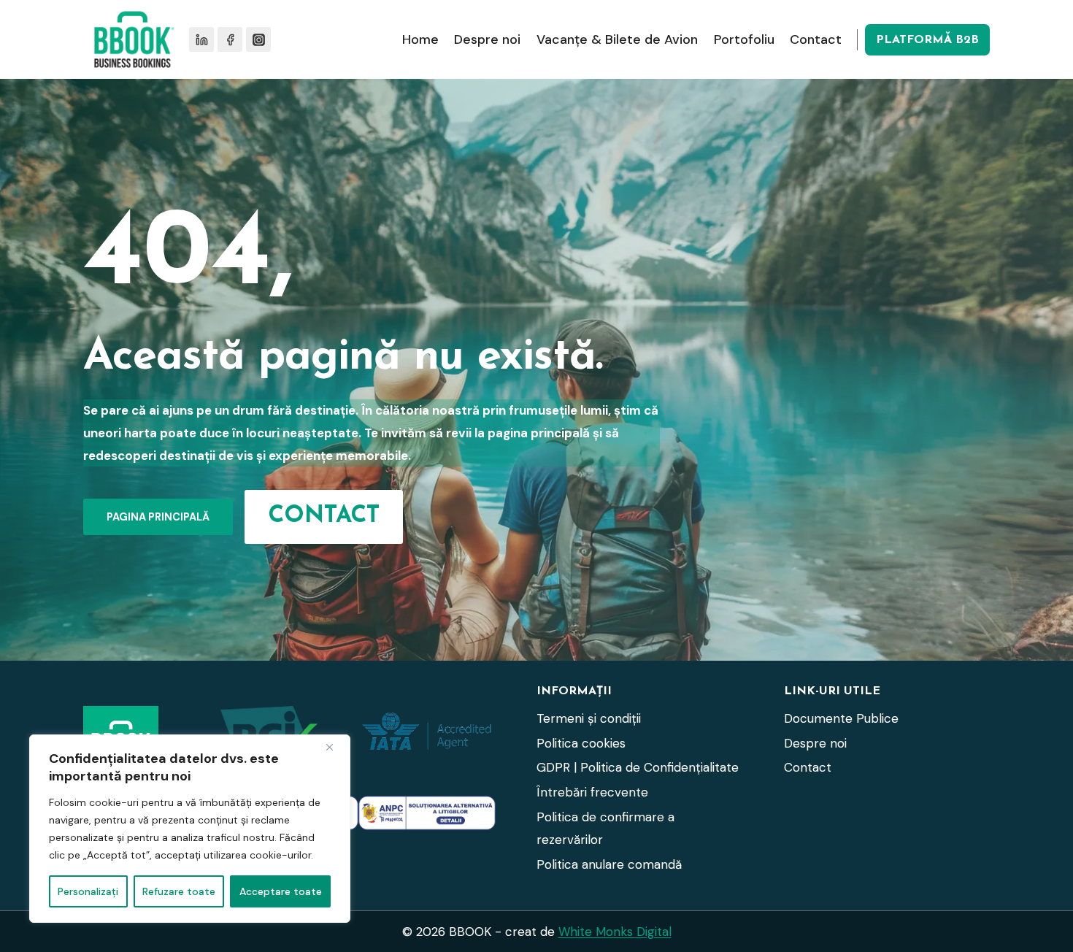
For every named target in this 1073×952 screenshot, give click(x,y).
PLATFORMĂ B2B (927, 40)
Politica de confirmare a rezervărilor (605, 828)
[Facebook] (230, 39)
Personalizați (88, 891)
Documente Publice (841, 718)
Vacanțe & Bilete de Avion (617, 39)
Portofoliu (744, 39)
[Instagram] (258, 39)
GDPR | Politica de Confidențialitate (637, 767)
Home (420, 39)
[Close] (335, 747)
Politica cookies (581, 743)
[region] (189, 828)
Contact (816, 39)
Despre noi (487, 39)
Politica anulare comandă (609, 864)
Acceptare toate (280, 891)
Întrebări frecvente (592, 792)
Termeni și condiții (588, 718)
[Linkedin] (201, 39)
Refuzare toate (178, 891)
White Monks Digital (615, 932)
